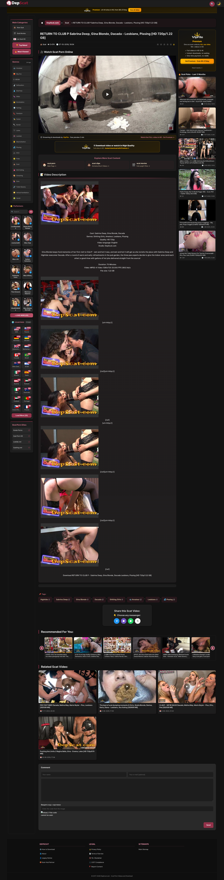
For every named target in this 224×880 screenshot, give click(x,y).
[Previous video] (42, 648)
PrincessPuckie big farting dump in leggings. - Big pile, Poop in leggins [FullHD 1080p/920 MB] (196, 223)
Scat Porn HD (18, 436)
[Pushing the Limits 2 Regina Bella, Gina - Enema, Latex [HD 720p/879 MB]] (67, 733)
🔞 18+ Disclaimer (95, 858)
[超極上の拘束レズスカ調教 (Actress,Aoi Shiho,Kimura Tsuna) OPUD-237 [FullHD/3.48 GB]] (197, 148)
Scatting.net (17, 448)
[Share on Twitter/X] (137, 621)
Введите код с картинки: (51, 805)
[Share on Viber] (123, 621)
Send (208, 825)
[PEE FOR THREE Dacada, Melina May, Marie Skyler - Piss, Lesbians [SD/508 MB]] (67, 686)
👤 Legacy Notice (46, 858)
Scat (67, 23)
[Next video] (213, 648)
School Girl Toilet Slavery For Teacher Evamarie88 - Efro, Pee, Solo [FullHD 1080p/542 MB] (197, 254)
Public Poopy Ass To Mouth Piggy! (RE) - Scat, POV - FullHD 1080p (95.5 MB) (197, 193)
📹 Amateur (134, 599)
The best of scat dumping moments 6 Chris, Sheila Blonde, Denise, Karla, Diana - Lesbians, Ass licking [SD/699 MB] (126, 706)
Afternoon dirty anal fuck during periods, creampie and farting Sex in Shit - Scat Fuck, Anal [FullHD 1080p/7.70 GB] (196, 100)
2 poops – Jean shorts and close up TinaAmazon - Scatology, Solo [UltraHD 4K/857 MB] (196, 131)
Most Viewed (21, 52)
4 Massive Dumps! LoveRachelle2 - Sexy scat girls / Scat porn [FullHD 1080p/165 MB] (204, 656)
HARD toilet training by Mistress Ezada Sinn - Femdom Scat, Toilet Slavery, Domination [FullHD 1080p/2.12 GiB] (176, 656)
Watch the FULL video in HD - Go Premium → (157, 137)
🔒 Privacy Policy (95, 849)
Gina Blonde (81, 599)
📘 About (43, 854)
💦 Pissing (168, 599)
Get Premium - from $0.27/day (197, 61)
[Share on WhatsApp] (130, 621)
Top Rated (21, 45)
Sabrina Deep (62, 599)
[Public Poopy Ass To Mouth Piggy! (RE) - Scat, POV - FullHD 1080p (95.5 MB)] (197, 179)
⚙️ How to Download (47, 849)
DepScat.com (53, 23)
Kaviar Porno (17, 430)
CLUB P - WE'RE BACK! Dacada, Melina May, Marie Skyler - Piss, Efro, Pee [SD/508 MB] (186, 706)
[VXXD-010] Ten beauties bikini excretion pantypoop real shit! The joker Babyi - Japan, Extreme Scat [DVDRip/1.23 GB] (57, 657)
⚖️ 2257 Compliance (96, 862)
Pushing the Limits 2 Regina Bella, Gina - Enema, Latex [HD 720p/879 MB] (67, 752)
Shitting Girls (115, 599)
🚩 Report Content (96, 867)
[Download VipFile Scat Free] (17, 3)
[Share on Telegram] (116, 621)
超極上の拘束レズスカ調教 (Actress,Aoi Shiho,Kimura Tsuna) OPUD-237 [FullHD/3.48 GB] (197, 162)
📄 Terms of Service (96, 854)
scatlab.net (17, 442)
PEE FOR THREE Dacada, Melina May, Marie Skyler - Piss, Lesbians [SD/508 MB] (66, 706)
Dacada (98, 599)
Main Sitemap (143, 849)
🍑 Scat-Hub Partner (47, 862)
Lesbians (152, 599)
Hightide (44, 599)
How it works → (197, 68)
